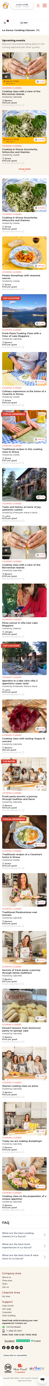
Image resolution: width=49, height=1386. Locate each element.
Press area (7, 1280)
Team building (9, 1315)
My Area (6, 1296)
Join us (5, 1287)
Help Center (8, 1305)
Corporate (7, 1312)
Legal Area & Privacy (24, 1380)
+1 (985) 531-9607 (14, 1331)
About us (6, 1277)
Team (4, 1284)
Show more (24, 169)
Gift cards (6, 1309)
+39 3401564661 (13, 1327)
